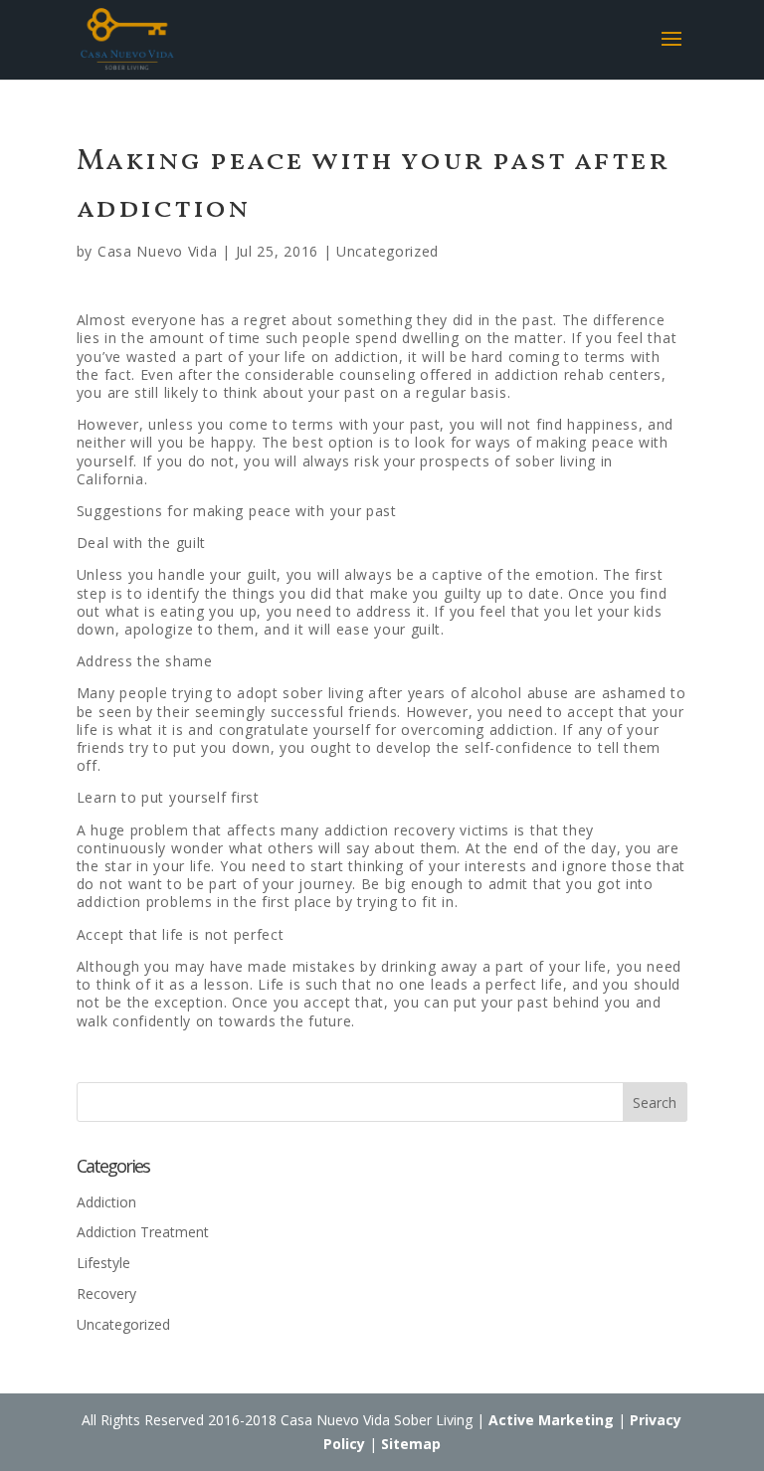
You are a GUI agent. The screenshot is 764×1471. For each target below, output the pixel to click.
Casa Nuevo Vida (157, 251)
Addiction (106, 1202)
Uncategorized (387, 251)
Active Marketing (551, 1419)
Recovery (106, 1293)
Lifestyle (103, 1262)
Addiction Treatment (143, 1231)
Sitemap (411, 1443)
